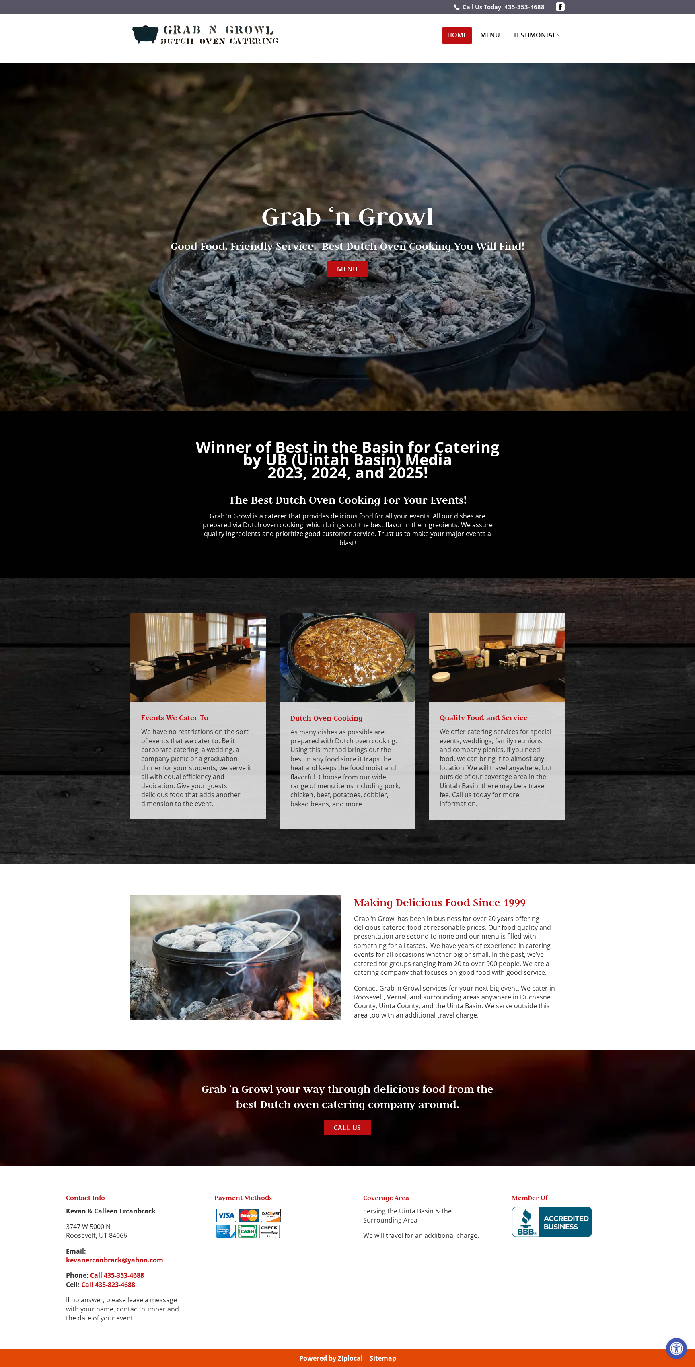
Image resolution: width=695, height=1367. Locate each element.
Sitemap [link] (383, 1358)
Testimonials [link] (536, 35)
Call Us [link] (347, 1127)
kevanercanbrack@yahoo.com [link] (114, 1260)
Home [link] (457, 35)
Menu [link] (490, 35)
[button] (560, 7)
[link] (676, 1348)
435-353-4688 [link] (524, 7)
